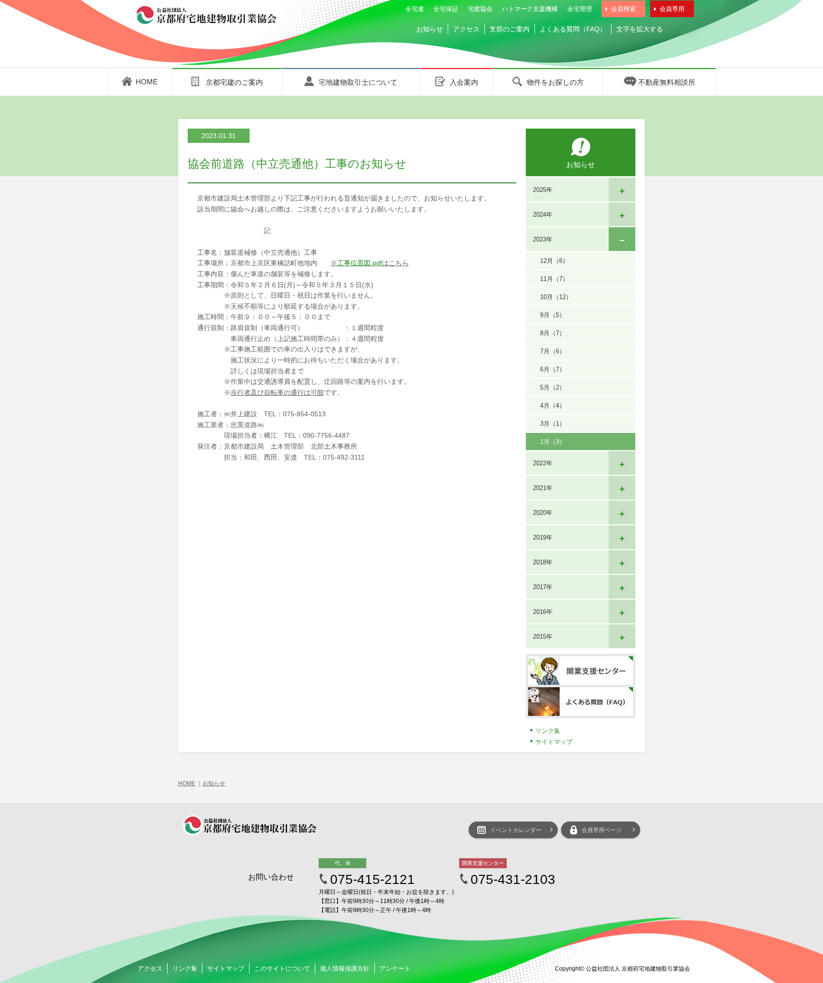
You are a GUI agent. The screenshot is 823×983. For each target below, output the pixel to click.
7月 (552, 351)
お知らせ (429, 29)
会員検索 (623, 8)
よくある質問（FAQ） (573, 29)
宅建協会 (480, 8)
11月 (554, 278)
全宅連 (414, 8)
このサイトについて (282, 968)
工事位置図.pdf (359, 263)
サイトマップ (553, 741)
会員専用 (672, 8)
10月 (556, 297)
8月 (552, 333)
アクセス (466, 29)
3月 (552, 423)
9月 (552, 315)
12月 (554, 260)
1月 (552, 441)
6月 (552, 369)
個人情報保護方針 (345, 968)
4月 (552, 405)
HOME (186, 783)
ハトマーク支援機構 (530, 8)
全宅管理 (579, 8)
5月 (552, 387)
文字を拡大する (639, 29)
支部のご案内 (510, 29)
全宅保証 (445, 8)
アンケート (395, 968)
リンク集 (547, 730)
